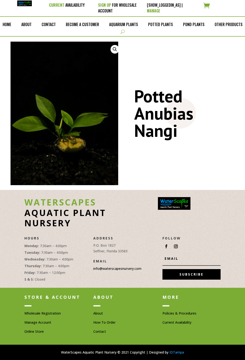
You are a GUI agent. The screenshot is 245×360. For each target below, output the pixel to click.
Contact (49, 24)
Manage (153, 11)
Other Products (229, 24)
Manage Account (37, 322)
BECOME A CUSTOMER (82, 24)
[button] (115, 49)
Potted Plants (160, 24)
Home (7, 24)
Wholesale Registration (42, 313)
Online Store (34, 331)
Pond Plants (194, 24)
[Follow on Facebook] (166, 246)
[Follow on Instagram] (176, 246)
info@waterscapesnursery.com (117, 268)
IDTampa (176, 352)
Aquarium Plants (123, 24)
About (26, 24)
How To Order (104, 322)
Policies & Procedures (179, 313)
